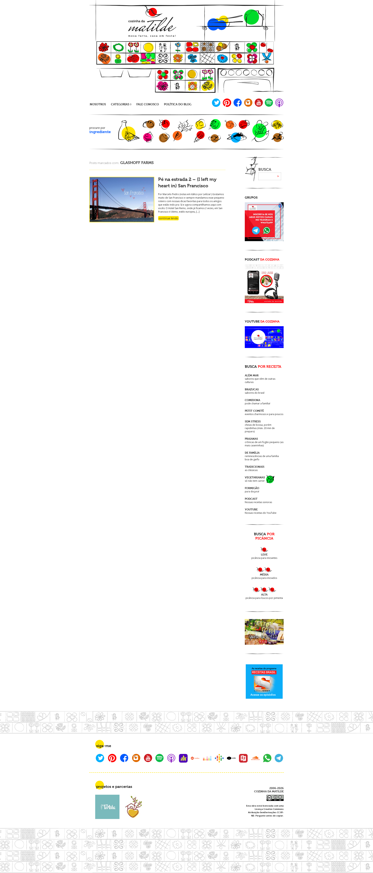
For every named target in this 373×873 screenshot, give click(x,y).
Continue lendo (168, 218)
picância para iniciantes (264, 556)
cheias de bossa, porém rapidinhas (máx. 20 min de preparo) (260, 426)
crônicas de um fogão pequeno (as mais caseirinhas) (264, 442)
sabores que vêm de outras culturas (260, 379)
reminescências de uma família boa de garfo (262, 456)
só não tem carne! (255, 479)
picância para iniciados (264, 576)
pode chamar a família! (257, 401)
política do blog (177, 104)
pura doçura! (252, 489)
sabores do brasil (254, 391)
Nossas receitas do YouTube (260, 511)
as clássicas (254, 468)
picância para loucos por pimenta (264, 596)
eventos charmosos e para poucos (264, 412)
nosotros (98, 104)
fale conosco (147, 104)
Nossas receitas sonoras (258, 500)
